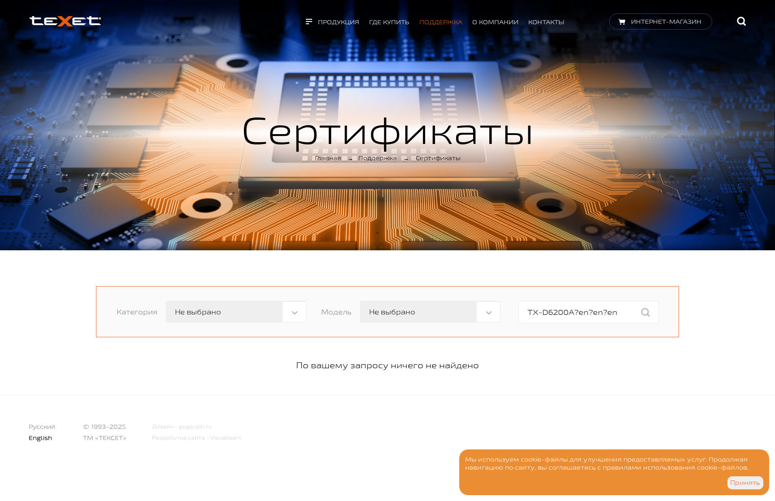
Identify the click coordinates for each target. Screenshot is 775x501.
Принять (745, 482)
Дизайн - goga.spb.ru (182, 426)
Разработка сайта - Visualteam (196, 437)
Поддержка (440, 22)
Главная (328, 157)
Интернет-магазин (666, 21)
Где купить (389, 22)
